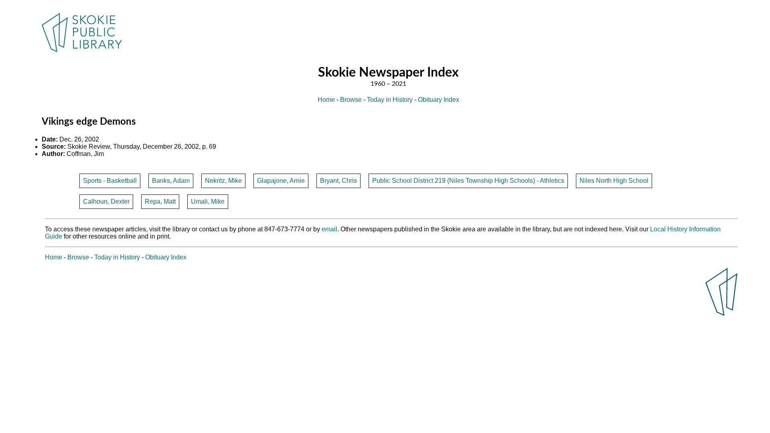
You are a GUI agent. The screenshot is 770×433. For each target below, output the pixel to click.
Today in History (390, 99)
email (329, 229)
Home (326, 99)
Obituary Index (438, 99)
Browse (351, 99)
